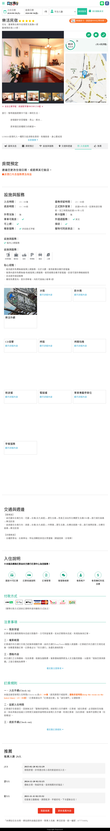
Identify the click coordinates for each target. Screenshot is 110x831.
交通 (67, 146)
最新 (12, 146)
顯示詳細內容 (46, 295)
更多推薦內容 (65, 811)
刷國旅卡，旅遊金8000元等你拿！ (91, 21)
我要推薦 (45, 811)
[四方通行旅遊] (13, 5)
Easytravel (59, 829)
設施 (48, 146)
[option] (20, 301)
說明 (84, 146)
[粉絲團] (96, 34)
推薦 (99, 146)
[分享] (88, 34)
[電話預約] (103, 34)
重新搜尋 (82, 11)
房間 (29, 146)
